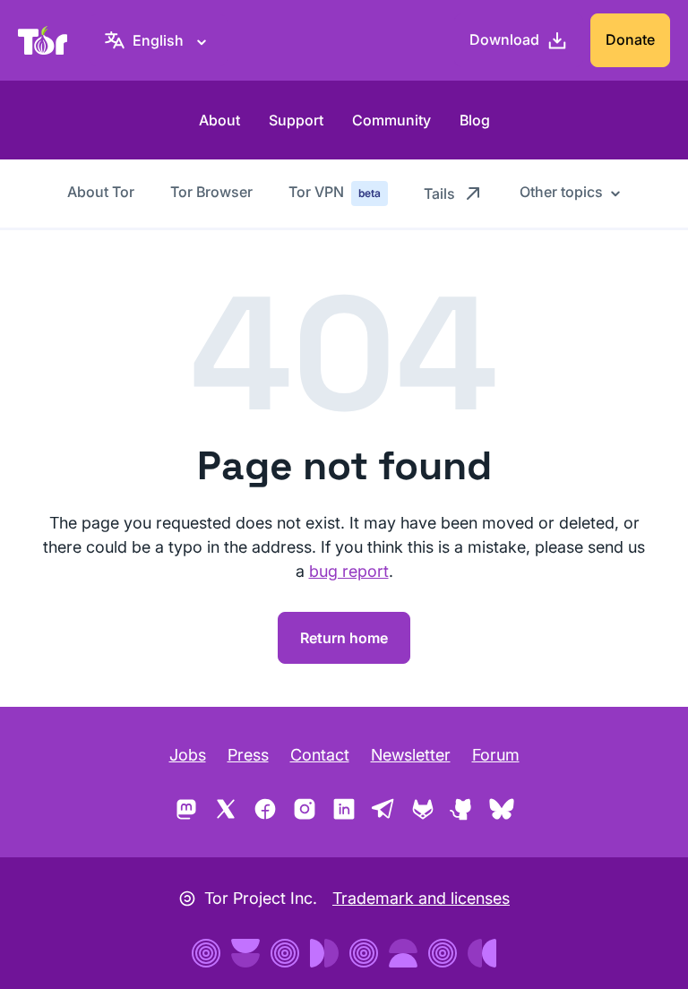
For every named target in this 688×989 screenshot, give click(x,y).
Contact (319, 754)
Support (296, 120)
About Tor (100, 192)
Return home (344, 638)
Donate (630, 39)
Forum (496, 754)
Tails (439, 193)
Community (391, 120)
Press (248, 754)
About (219, 120)
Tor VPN (334, 192)
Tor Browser (211, 192)
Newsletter (411, 754)
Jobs (187, 754)
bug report (349, 571)
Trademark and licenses (421, 898)
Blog (475, 120)
